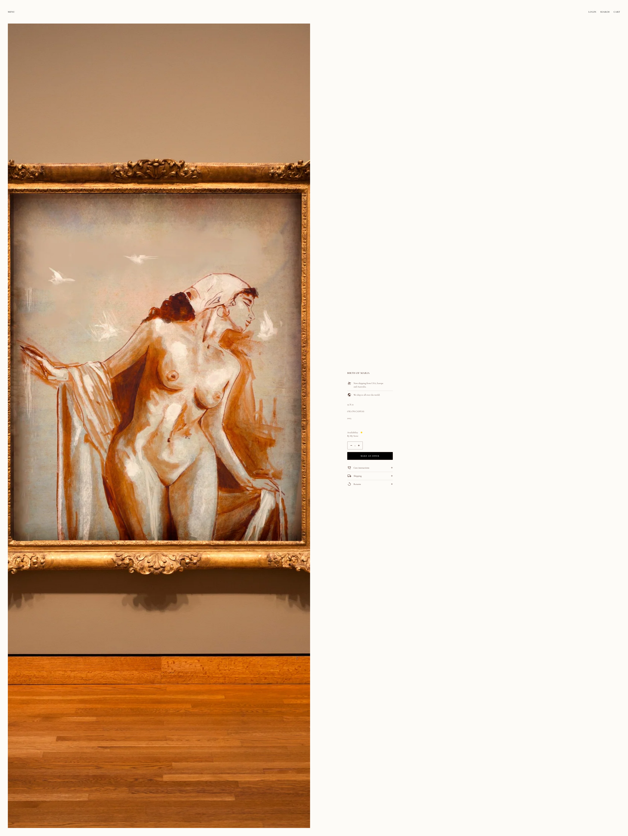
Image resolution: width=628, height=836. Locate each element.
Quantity (351, 451)
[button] (306, 27)
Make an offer (370, 456)
